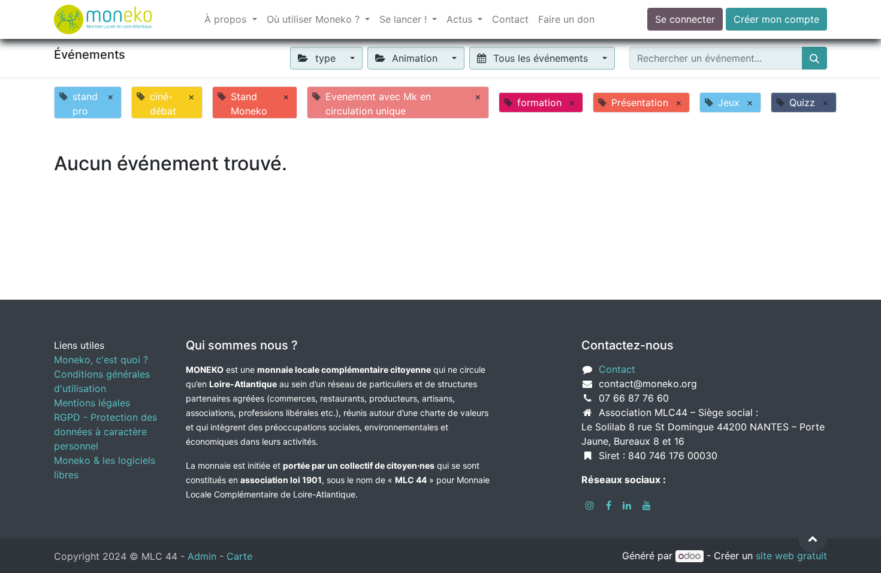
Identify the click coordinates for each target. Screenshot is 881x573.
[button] (812, 538)
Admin (202, 556)
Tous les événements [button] (540, 58)
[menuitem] (510, 19)
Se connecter (685, 19)
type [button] (325, 58)
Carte (239, 556)
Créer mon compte (776, 19)
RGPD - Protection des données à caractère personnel (105, 431)
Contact (617, 369)
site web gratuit (791, 556)
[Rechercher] (814, 58)
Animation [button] (415, 58)
